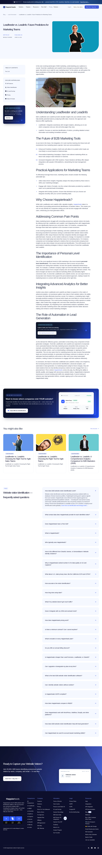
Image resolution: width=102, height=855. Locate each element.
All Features (9, 83)
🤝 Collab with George (91, 826)
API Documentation (90, 809)
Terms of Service (57, 801)
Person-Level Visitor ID (59, 806)
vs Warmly (29, 824)
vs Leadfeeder (31, 805)
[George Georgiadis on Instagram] (98, 848)
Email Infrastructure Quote (92, 829)
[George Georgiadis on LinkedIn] (91, 848)
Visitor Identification (11, 87)
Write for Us (56, 827)
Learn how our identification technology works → (74, 505)
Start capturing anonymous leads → (47, 333)
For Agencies (40, 814)
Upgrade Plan (40, 817)
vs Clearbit (30, 822)
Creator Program (57, 830)
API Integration (89, 806)
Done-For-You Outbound (43, 809)
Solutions (39, 804)
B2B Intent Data (57, 814)
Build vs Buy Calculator (91, 834)
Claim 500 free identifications (17, 411)
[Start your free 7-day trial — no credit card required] (51, 2)
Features (39, 801)
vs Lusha (29, 827)
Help (86, 801)
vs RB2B (29, 808)
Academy (55, 824)
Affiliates (39, 820)
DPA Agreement (41, 823)
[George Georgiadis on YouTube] (95, 848)
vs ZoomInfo (30, 811)
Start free (8, 117)
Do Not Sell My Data (74, 812)
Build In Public (88, 837)
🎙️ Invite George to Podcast (90, 822)
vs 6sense (29, 819)
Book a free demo (78, 7)
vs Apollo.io (30, 813)
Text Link (7, 71)
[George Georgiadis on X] (88, 848)
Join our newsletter (90, 840)
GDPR (71, 804)
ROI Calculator (89, 831)
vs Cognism (30, 816)
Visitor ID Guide (10, 99)
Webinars (87, 814)
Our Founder (56, 832)
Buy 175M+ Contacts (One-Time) (90, 818)
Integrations (88, 804)
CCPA (70, 806)
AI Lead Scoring (10, 91)
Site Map (39, 825)
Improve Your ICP (57, 822)
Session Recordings (58, 812)
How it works (56, 804)
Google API (72, 809)
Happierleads (77, 204)
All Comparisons (30, 802)
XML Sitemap (40, 828)
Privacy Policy (72, 801)
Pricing (7, 95)
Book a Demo (40, 812)
